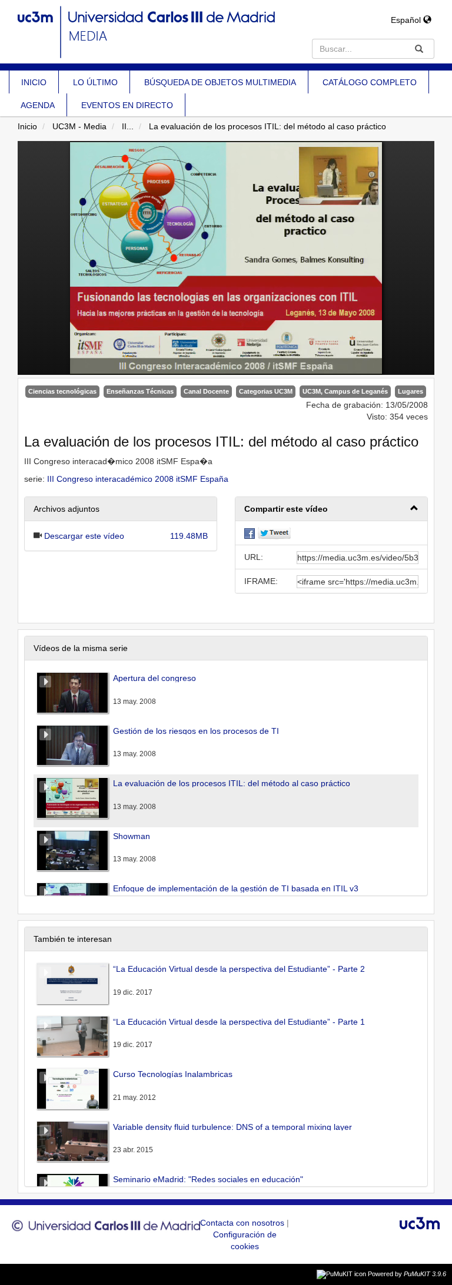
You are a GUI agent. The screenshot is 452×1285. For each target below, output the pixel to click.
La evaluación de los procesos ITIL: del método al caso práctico (267, 126)
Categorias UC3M (266, 391)
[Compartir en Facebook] (249, 533)
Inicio (27, 126)
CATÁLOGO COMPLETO (370, 82)
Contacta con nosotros (243, 1222)
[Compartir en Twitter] (274, 533)
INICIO (33, 82)
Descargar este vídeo (84, 536)
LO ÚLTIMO (95, 82)
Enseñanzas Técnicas (140, 391)
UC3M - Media (79, 126)
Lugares (410, 391)
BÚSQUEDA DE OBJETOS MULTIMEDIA (220, 82)
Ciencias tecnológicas (62, 391)
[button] (331, 509)
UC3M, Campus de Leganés (345, 391)
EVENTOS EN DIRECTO (127, 105)
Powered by (407, 1273)
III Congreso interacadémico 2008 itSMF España (137, 479)
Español (407, 20)
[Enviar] (419, 48)
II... (128, 126)
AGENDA (38, 105)
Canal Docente (206, 391)
